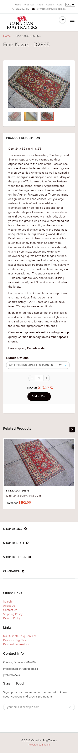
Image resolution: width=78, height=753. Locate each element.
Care (59, 4)
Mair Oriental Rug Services (19, 636)
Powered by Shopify (39, 744)
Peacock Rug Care (14, 640)
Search (7, 601)
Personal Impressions (16, 644)
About (40, 4)
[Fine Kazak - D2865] (39, 86)
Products (29, 4)
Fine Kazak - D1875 (17, 491)
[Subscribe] (69, 707)
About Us (9, 606)
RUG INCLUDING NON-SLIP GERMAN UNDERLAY (35, 365)
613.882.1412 (22, 8)
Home (18, 4)
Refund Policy (12, 618)
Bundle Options (17, 358)
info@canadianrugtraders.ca (51, 8)
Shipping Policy (13, 614)
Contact (50, 4)
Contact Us (10, 610)
